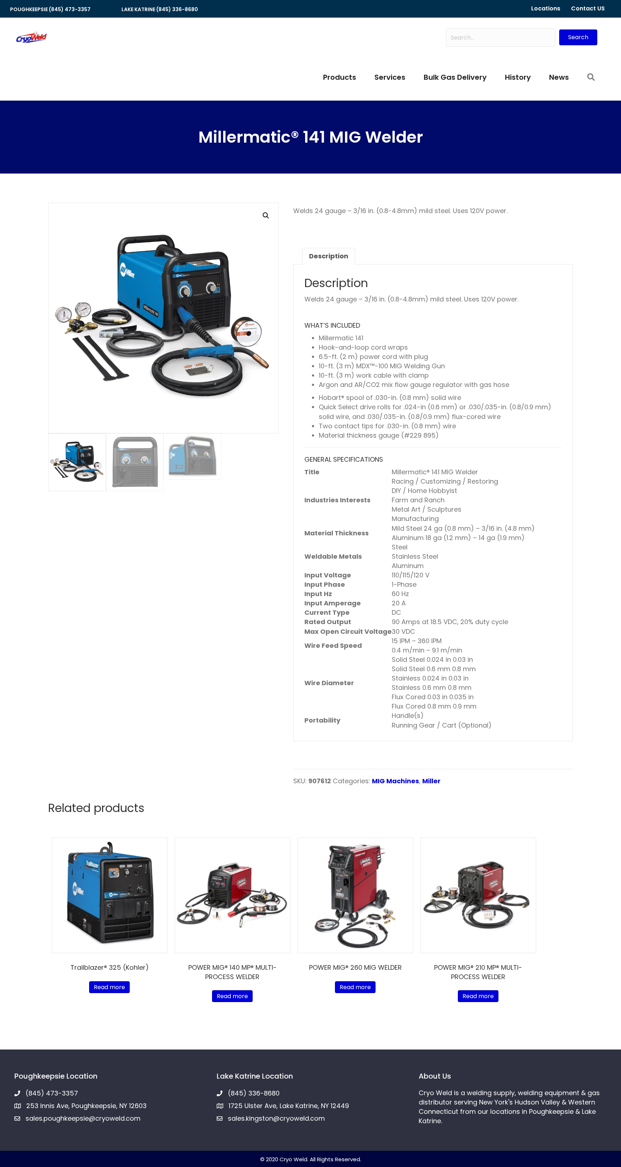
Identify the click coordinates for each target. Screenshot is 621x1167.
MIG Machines (395, 780)
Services (389, 77)
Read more (109, 987)
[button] (578, 37)
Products (339, 77)
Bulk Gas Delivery (455, 77)
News (559, 77)
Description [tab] (328, 256)
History (518, 77)
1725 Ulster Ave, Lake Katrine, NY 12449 (289, 1105)
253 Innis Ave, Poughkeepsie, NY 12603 (86, 1105)
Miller (431, 780)
